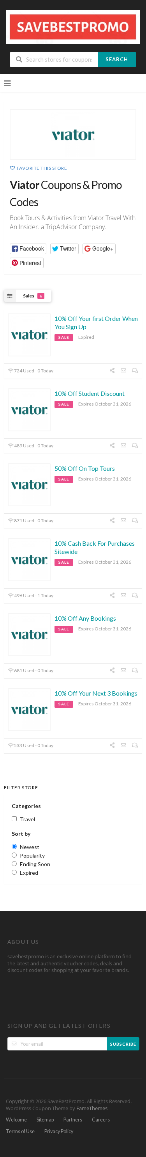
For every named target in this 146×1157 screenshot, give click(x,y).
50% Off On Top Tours (85, 468)
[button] (28, 249)
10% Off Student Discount (90, 393)
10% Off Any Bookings (85, 618)
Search (117, 59)
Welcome (16, 1120)
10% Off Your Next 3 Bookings (96, 693)
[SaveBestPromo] (73, 26)
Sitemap (45, 1120)
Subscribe (123, 1044)
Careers (101, 1120)
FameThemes (91, 1108)
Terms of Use (20, 1131)
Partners (72, 1120)
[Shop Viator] (73, 134)
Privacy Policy (58, 1131)
